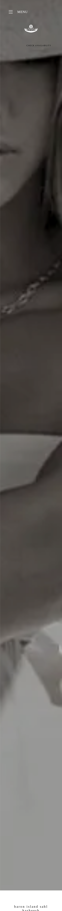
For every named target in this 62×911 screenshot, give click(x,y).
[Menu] (11, 12)
